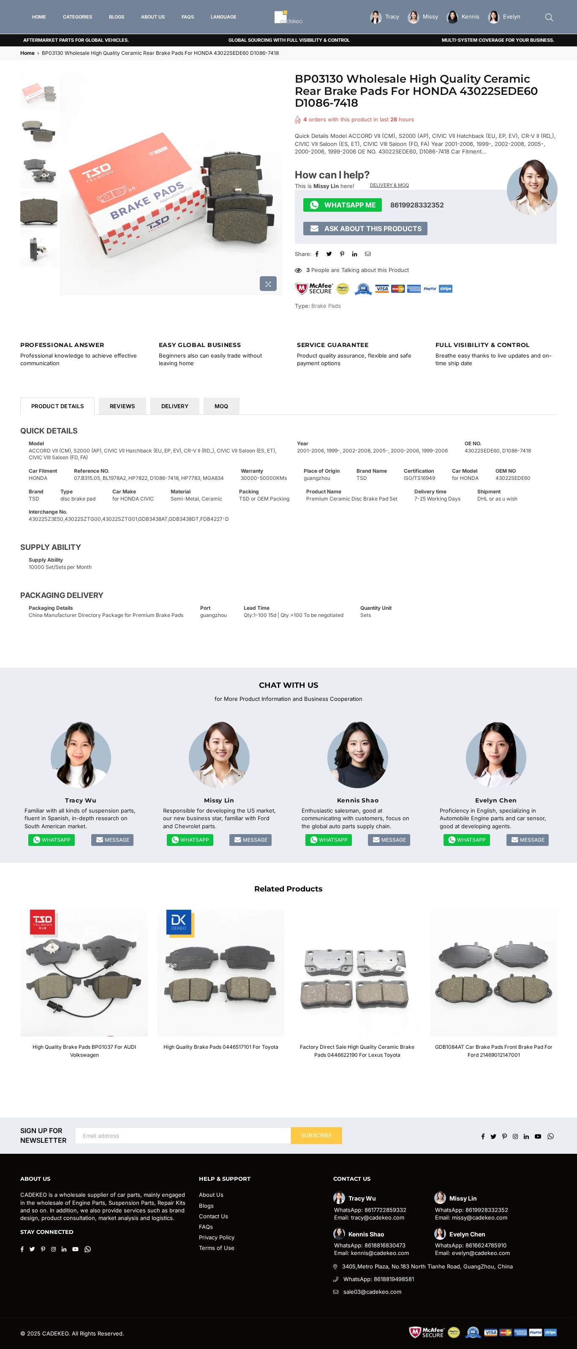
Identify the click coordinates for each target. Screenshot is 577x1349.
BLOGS (116, 17)
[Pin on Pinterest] (343, 254)
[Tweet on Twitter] (330, 254)
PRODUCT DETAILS (57, 406)
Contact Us (213, 1216)
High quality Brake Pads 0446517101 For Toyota (220, 1047)
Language (224, 17)
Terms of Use (216, 1247)
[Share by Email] (369, 254)
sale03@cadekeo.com (372, 1291)
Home (27, 53)
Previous (67, 184)
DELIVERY (174, 406)
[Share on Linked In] (355, 254)
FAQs (206, 1226)
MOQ (222, 406)
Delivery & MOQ (389, 185)
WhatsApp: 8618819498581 (378, 1279)
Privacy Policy (216, 1237)
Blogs (206, 1205)
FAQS (188, 17)
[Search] (549, 17)
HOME (39, 17)
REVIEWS (122, 406)
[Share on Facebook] (318, 254)
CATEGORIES (77, 17)
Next (274, 184)
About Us (211, 1194)
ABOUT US (153, 17)
